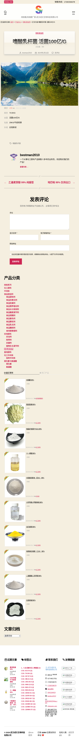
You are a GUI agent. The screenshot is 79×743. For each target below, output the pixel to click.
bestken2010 (52, 696)
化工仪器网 (69, 697)
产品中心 (18, 22)
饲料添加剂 (26, 22)
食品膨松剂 (10, 322)
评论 (11, 213)
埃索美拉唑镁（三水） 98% (35, 551)
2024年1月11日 (43, 53)
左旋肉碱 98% (30, 600)
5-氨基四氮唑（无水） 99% (35, 478)
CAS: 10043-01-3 (28, 693)
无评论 (57, 53)
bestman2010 (27, 53)
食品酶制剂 (10, 328)
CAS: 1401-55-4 (27, 682)
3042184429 (51, 692)
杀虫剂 (9, 337)
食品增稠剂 (10, 315)
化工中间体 (8, 355)
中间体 (7, 291)
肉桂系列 (7, 285)
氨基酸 (9, 367)
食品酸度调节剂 (12, 312)
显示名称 (13, 233)
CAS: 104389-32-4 (28, 704)
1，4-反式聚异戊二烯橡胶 (30, 668)
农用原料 (7, 334)
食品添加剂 (8, 294)
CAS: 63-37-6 (26, 670)
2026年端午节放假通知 (13, 680)
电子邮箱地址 (46, 233)
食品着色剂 (10, 319)
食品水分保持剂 (12, 309)
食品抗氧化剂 (11, 300)
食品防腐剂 (10, 303)
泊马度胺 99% (30, 527)
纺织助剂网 (69, 704)
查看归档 (24, 167)
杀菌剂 (9, 343)
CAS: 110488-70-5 (28, 707)
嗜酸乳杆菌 (17, 143)
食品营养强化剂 (12, 306)
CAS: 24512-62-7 (28, 698)
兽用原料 (7, 352)
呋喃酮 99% (30, 380)
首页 (11, 22)
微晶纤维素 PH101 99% (34, 429)
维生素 (9, 364)
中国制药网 (69, 675)
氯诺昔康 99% (30, 404)
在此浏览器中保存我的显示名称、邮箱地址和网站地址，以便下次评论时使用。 (38, 254)
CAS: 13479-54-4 (28, 695)
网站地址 (13, 244)
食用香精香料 (11, 331)
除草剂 (9, 340)
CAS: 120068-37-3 (28, 709)
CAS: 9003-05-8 (27, 690)
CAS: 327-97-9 (27, 676)
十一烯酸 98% (30, 453)
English (9, 2)
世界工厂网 (69, 668)
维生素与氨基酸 (10, 361)
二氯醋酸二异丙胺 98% (33, 576)
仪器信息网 (69, 690)
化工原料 (7, 288)
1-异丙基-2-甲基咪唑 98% (34, 502)
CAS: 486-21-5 (27, 679)
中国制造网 (69, 682)
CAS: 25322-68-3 (28, 701)
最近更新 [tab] (9, 373)
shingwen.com (52, 706)
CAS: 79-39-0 (26, 673)
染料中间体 (10, 358)
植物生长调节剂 (12, 346)
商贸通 (72, 709)
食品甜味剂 (10, 297)
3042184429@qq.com (51, 702)
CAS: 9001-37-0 (27, 687)
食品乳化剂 (10, 325)
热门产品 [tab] (45, 373)
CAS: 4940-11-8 (27, 684)
